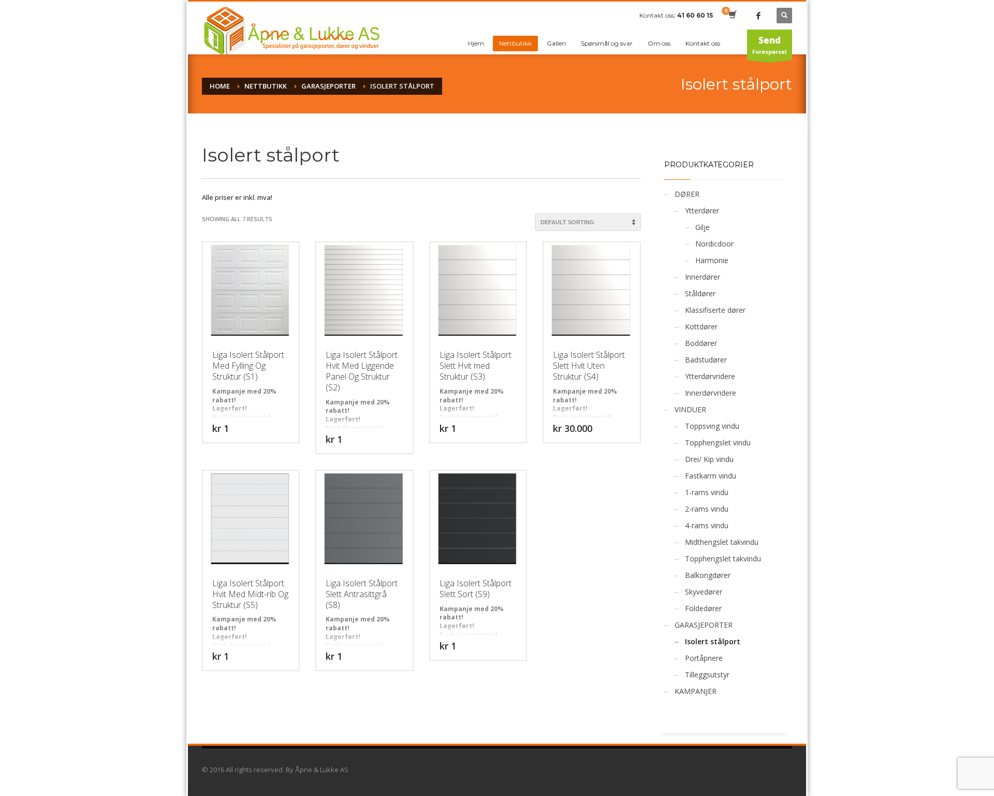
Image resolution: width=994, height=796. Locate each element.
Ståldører (700, 293)
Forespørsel (769, 44)
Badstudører (706, 360)
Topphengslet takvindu (723, 558)
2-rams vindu (706, 509)
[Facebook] (758, 15)
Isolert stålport (712, 641)
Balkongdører (707, 575)
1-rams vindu (706, 492)
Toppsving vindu (712, 426)
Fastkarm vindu (710, 476)
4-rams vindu (706, 525)
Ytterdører (702, 210)
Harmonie (711, 260)
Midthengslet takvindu (721, 542)
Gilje (702, 227)
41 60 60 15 (695, 15)
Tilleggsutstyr (707, 674)
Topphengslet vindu (718, 442)
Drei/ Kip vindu (709, 459)
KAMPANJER (696, 691)
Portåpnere (704, 658)
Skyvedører (703, 592)
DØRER (687, 194)
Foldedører (703, 608)
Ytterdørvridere (710, 376)
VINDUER (690, 409)
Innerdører (702, 277)
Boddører (701, 343)
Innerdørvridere (710, 393)
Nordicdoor (714, 244)
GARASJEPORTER (704, 625)
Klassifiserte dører (715, 310)
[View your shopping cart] (731, 15)
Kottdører (701, 326)
